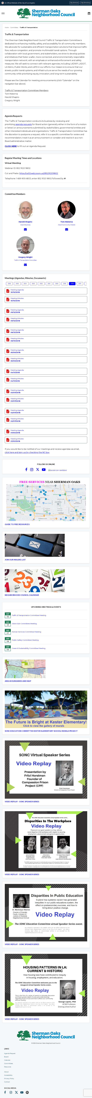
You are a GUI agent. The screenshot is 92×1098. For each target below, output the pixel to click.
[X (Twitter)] (37, 470)
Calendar (7, 1060)
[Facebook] (26, 470)
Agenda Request (9, 1053)
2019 (64, 283)
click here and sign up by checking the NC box (27, 452)
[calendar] (89, 13)
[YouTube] (44, 470)
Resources (7, 1067)
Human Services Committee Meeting (26, 632)
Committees (8, 1063)
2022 (41, 283)
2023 (33, 283)
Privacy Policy (9, 1078)
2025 (17, 283)
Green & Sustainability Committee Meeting (28, 648)
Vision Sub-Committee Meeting (24, 623)
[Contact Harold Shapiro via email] (25, 230)
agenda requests (23, 124)
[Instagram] (31, 470)
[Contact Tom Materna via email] (66, 230)
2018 (72, 283)
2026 (9, 283)
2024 (25, 283)
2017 (80, 283)
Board (6, 1057)
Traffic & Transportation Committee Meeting (29, 615)
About (6, 1072)
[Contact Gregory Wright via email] (25, 265)
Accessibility (8, 1075)
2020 (56, 283)
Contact (7, 1082)
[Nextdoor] (57, 470)
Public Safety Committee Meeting (25, 640)
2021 (49, 283)
